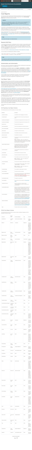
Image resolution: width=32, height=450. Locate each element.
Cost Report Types (12, 33)
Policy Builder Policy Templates (24, 49)
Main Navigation (4, 1)
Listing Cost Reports (17, 92)
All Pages (29, 9)
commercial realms (5, 34)
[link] (17, 1)
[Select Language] (30, 1)
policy (6, 45)
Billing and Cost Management (11, 9)
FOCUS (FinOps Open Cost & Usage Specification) (8, 88)
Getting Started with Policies (14, 49)
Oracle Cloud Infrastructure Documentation (11, 4)
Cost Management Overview (19, 9)
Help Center (8, 1)
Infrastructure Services (4, 9)
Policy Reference (3, 72)
